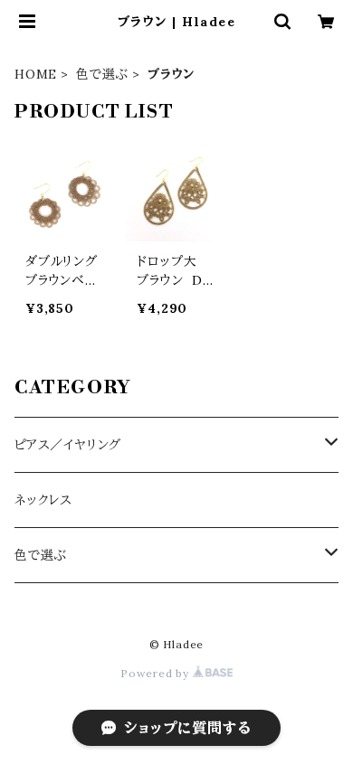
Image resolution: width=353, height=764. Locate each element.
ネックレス (43, 500)
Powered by (156, 673)
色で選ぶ (102, 74)
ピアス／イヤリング (67, 445)
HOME (35, 74)
